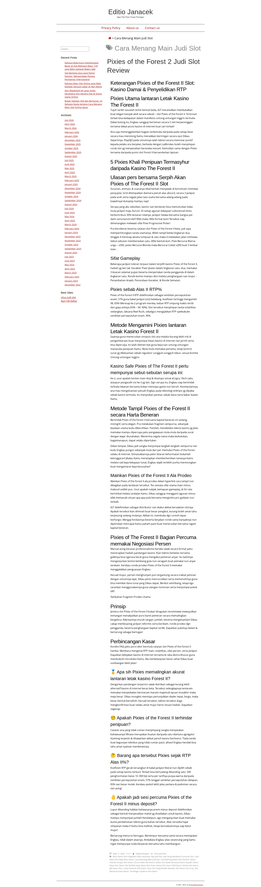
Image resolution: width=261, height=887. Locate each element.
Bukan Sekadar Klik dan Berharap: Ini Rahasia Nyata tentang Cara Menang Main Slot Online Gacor (83, 104)
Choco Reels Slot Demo (144, 862)
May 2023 (69, 264)
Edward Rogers (142, 853)
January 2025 (71, 184)
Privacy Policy (110, 28)
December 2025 (73, 140)
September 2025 (73, 152)
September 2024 (73, 200)
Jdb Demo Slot (116, 868)
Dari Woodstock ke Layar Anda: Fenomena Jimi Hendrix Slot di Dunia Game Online (83, 93)
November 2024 (73, 192)
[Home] (109, 38)
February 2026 (72, 132)
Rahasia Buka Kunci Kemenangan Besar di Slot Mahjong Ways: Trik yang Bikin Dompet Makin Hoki (82, 66)
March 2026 (71, 128)
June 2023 (70, 260)
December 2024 (73, 188)
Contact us (152, 28)
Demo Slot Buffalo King (129, 865)
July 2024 (69, 208)
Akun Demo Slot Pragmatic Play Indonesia (131, 856)
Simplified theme (197, 885)
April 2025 (70, 172)
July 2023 (69, 256)
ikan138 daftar (69, 301)
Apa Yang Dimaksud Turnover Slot (178, 856)
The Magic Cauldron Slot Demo (143, 871)
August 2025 (71, 156)
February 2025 (72, 180)
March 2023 (71, 272)
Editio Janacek (130, 12)
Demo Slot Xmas (148, 865)
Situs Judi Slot (160, 853)
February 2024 (72, 228)
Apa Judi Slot (156, 856)
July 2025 (69, 160)
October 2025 (71, 148)
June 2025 (70, 164)
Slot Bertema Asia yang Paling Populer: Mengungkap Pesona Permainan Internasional (80, 76)
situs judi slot (68, 297)
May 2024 (69, 216)
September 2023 (73, 248)
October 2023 (71, 244)
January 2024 (71, 232)
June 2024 (70, 212)
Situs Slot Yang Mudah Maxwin (161, 868)
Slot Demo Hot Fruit (185, 868)
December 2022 (73, 284)
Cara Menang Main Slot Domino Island (178, 859)
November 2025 (73, 144)
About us (132, 28)
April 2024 (70, 220)
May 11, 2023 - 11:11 (122, 853)
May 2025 (69, 168)
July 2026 (69, 120)
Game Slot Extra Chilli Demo (168, 865)
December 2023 (73, 236)
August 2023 (71, 252)
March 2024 (71, 224)
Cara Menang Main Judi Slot (147, 859)
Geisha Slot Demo (190, 865)
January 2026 (71, 136)
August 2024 (71, 204)
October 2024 (71, 196)
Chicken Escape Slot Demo (121, 862)
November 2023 (73, 240)
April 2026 (70, 124)
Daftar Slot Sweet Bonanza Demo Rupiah (174, 862)
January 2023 (71, 280)
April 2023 (70, 268)
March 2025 (71, 176)
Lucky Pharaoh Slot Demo (134, 868)
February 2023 (72, 276)
